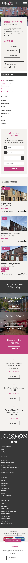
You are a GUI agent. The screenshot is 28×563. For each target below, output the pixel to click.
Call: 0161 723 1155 (12, 55)
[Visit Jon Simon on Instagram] (14, 442)
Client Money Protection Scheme (17, 533)
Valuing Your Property (7, 472)
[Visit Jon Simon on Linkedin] (16, 442)
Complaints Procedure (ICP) (11, 535)
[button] (1, 322)
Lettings (3, 452)
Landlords (4, 460)
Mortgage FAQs (5, 513)
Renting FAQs (5, 521)
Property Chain (5, 518)
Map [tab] (11, 74)
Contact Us (4, 483)
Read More (7, 36)
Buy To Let (4, 506)
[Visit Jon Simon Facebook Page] (12, 442)
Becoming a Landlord (7, 462)
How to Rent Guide (6, 523)
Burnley (3, 490)
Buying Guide (5, 508)
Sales (2, 449)
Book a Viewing (12, 46)
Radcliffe (3, 485)
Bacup (3, 493)
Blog (2, 503)
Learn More (14, 306)
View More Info (12, 51)
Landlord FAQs (5, 465)
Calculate (14, 169)
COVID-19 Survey (6, 495)
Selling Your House (6, 470)
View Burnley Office (14, 328)
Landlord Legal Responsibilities (10, 467)
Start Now (12, 558)
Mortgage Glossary (6, 516)
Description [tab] (5, 74)
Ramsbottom (5, 488)
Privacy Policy (6, 533)
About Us (4, 480)
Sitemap (20, 535)
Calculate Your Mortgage (8, 511)
